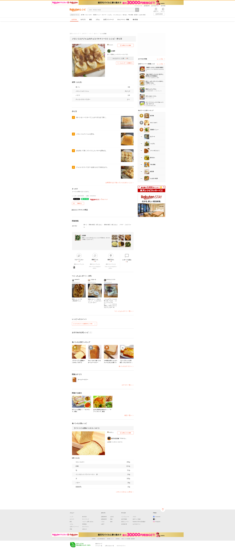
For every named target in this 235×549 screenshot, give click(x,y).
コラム (98, 19)
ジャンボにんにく (117, 14)
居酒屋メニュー (97, 14)
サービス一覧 (98, 545)
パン (90, 33)
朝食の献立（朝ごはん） (111, 224)
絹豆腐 (135, 14)
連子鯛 (82, 14)
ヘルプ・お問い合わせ (87, 521)
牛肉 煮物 (130, 14)
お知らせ (84, 529)
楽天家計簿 (146, 5)
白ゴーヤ (104, 14)
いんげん (109, 14)
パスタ (102, 521)
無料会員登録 (160, 14)
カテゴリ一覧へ (127, 385)
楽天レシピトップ (74, 33)
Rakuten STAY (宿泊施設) (139, 521)
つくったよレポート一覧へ (123, 311)
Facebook (157, 516)
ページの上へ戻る (162, 509)
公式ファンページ (108, 19)
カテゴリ (83, 19)
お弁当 (112, 516)
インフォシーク (138, 5)
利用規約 (84, 524)
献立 (90, 19)
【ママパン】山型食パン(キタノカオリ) (86, 428)
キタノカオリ (88, 14)
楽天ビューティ (125, 521)
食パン (96, 33)
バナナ (78, 95)
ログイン (163, 11)
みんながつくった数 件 (120, 58)
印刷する (79, 203)
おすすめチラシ (155, 5)
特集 (71, 529)
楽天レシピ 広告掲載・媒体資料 (128, 538)
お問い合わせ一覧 (109, 545)
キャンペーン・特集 (123, 19)
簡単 (111, 519)
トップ (71, 516)
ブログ (134, 516)
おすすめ (74, 19)
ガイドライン (85, 526)
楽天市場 (163, 5)
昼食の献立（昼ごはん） (96, 224)
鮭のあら (125, 14)
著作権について (110, 538)
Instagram (157, 521)
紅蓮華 (84, 235)
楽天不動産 (124, 519)
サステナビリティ (121, 545)
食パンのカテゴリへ (125, 366)
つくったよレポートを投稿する (125, 63)
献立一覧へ (128, 415)
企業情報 (93, 538)
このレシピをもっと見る (124, 492)
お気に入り (155, 11)
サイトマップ (85, 519)
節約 (111, 521)
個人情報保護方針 (101, 538)
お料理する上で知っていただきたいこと (118, 182)
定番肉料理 (104, 516)
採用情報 (117, 538)
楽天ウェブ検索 (136, 519)
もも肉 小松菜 (142, 14)
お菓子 (102, 524)
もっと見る (160, 59)
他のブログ (105, 199)
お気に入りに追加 (126, 45)
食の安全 (135, 19)
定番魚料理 (104, 519)
